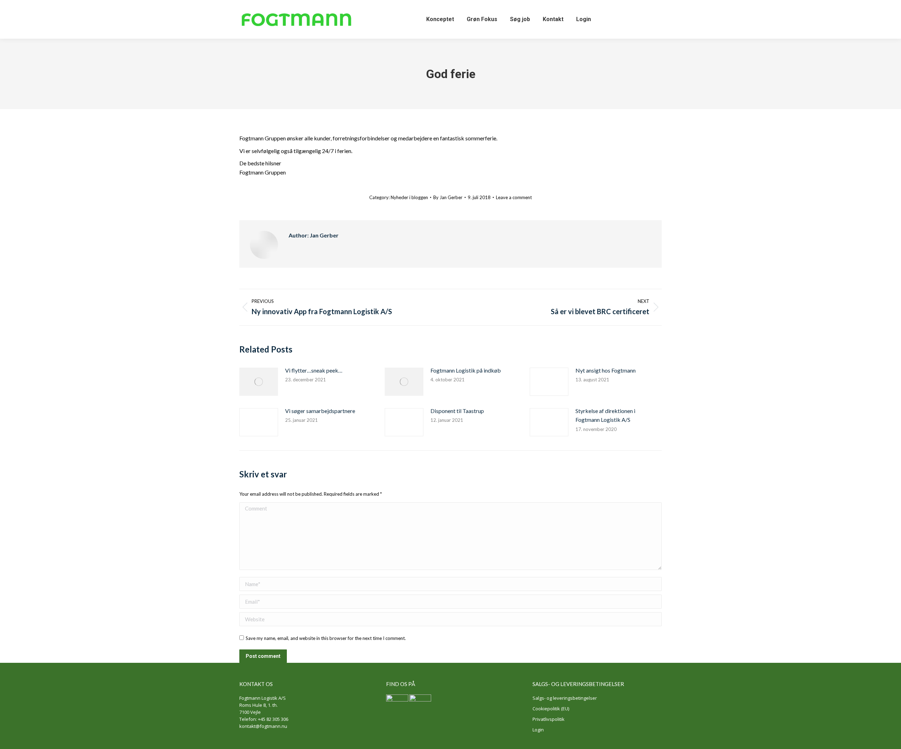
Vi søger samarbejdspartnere (320, 410)
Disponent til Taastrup (457, 410)
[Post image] (258, 382)
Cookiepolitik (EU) (551, 708)
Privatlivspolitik (549, 719)
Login (538, 729)
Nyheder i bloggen (409, 197)
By (447, 197)
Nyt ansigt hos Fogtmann (605, 370)
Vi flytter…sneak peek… (313, 370)
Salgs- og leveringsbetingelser (565, 698)
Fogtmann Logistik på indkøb (465, 370)
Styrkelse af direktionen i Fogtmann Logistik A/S (605, 415)
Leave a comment (514, 197)
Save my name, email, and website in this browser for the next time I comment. (326, 638)
